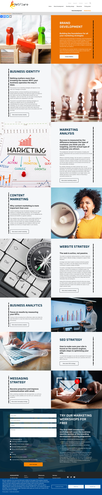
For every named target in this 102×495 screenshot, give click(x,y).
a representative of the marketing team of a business (24, 459)
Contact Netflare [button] (69, 56)
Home (50, 6)
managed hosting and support (19, 446)
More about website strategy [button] (69, 290)
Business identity (57, 478)
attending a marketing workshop (20, 441)
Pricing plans (87, 6)
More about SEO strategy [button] (69, 363)
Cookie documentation (14, 491)
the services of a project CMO (19, 449)
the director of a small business (19, 457)
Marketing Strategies (6, 13)
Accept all (92, 486)
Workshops (41, 478)
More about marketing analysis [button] (69, 180)
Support (75, 3)
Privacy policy (5, 491)
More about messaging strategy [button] (19, 401)
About (69, 3)
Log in (86, 3)
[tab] (77, 10)
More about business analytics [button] (19, 324)
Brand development (59, 6)
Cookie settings (59, 486)
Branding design (70, 6)
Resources (79, 6)
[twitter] (71, 477)
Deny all (76, 486)
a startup (14, 454)
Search (90, 3)
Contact (81, 3)
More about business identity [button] (19, 114)
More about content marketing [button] (19, 231)
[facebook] (67, 477)
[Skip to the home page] (19, 4)
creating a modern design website (20, 444)
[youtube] (74, 477)
